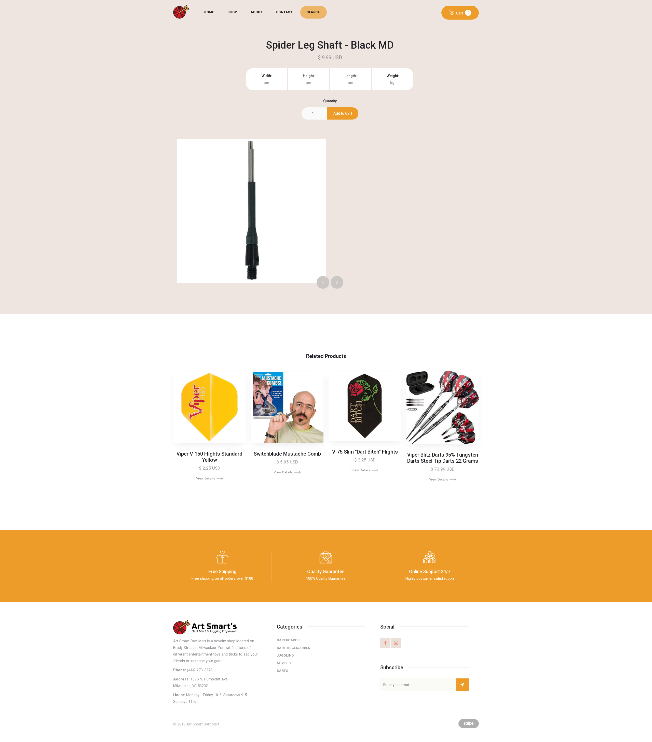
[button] (460, 13)
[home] (185, 12)
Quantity (330, 101)
